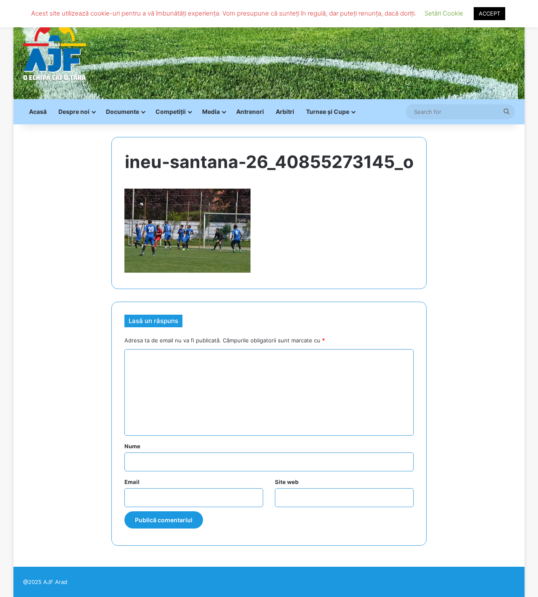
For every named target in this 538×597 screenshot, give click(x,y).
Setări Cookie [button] (444, 13)
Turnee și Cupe (327, 111)
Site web (286, 482)
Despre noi (74, 111)
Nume (132, 446)
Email (132, 482)
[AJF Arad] (54, 49)
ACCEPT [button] (489, 13)
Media (211, 111)
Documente (122, 111)
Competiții (171, 111)
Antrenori (250, 111)
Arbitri (285, 111)
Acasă (38, 111)
